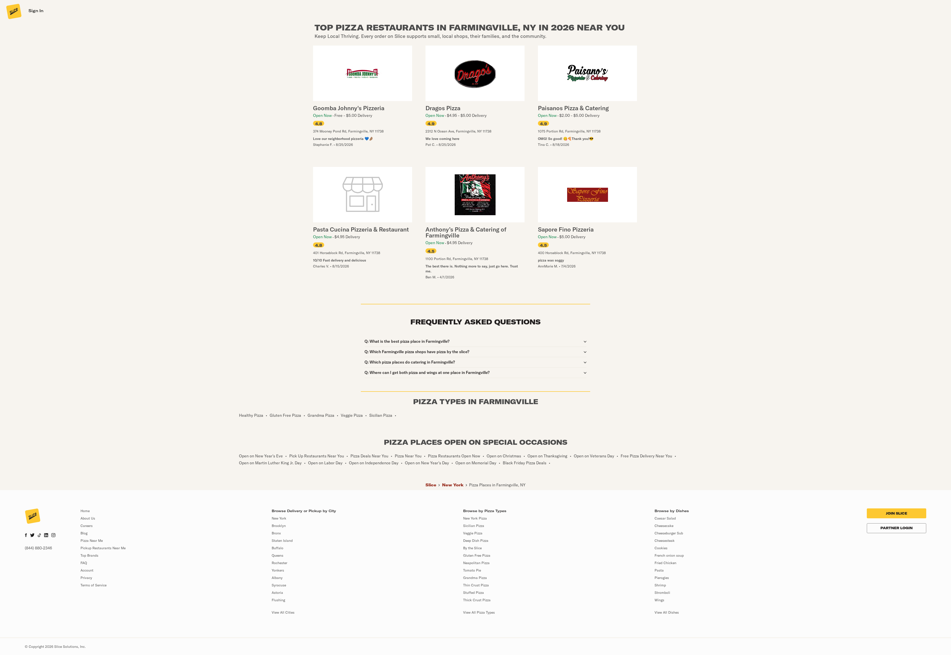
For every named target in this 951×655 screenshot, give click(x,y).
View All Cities (283, 612)
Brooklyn (279, 526)
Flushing (278, 600)
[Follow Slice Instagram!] (53, 535)
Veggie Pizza (472, 533)
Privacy (86, 578)
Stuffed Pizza (473, 592)
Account (86, 570)
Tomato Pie (472, 570)
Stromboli (662, 592)
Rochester (279, 563)
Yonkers (278, 570)
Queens (277, 555)
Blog (83, 533)
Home (85, 511)
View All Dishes (667, 612)
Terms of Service (93, 585)
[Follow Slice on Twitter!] (32, 535)
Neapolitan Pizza (476, 563)
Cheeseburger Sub (669, 533)
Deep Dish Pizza (475, 540)
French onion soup (669, 555)
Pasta (659, 570)
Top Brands (89, 555)
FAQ (83, 563)
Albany (277, 578)
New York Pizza (475, 518)
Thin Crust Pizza (476, 585)
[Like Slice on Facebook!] (26, 535)
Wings (659, 600)
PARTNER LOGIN (896, 528)
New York (453, 484)
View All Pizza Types (479, 612)
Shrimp (660, 585)
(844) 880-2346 (38, 548)
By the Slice (472, 548)
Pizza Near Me (91, 540)
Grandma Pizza (475, 578)
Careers (86, 526)
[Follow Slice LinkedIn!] (46, 535)
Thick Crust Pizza (477, 600)
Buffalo (277, 548)
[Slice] (13, 11)
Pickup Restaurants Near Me (103, 548)
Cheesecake (664, 526)
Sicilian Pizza (473, 526)
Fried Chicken (665, 563)
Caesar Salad (665, 518)
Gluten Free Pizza (476, 555)
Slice (430, 484)
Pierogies (662, 578)
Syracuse (279, 585)
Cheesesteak (665, 540)
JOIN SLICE (896, 513)
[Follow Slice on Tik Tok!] (39, 535)
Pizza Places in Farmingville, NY (497, 484)
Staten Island (282, 540)
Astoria (277, 592)
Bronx (276, 533)
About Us (87, 518)
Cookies (661, 548)
